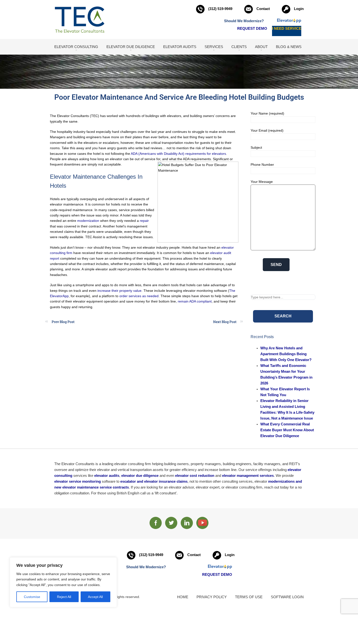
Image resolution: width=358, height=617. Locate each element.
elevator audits (106, 475)
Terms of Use (249, 597)
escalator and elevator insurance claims (154, 481)
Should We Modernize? (244, 21)
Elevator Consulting (76, 47)
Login (299, 9)
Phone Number (262, 164)
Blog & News (288, 47)
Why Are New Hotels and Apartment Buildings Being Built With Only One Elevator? (285, 354)
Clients (239, 47)
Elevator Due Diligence (130, 47)
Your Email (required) (267, 130)
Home (182, 597)
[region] (63, 582)
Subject (256, 147)
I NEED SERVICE (286, 28)
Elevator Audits (179, 47)
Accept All (95, 597)
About (261, 47)
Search (283, 316)
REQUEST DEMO (252, 28)
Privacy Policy (212, 597)
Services (214, 47)
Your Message (262, 182)
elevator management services (248, 475)
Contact (263, 9)
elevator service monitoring (77, 481)
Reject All (64, 597)
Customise (32, 597)
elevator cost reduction (194, 475)
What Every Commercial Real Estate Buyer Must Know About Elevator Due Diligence (287, 430)
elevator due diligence (140, 475)
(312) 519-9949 (220, 9)
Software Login (287, 597)
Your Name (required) (267, 113)
